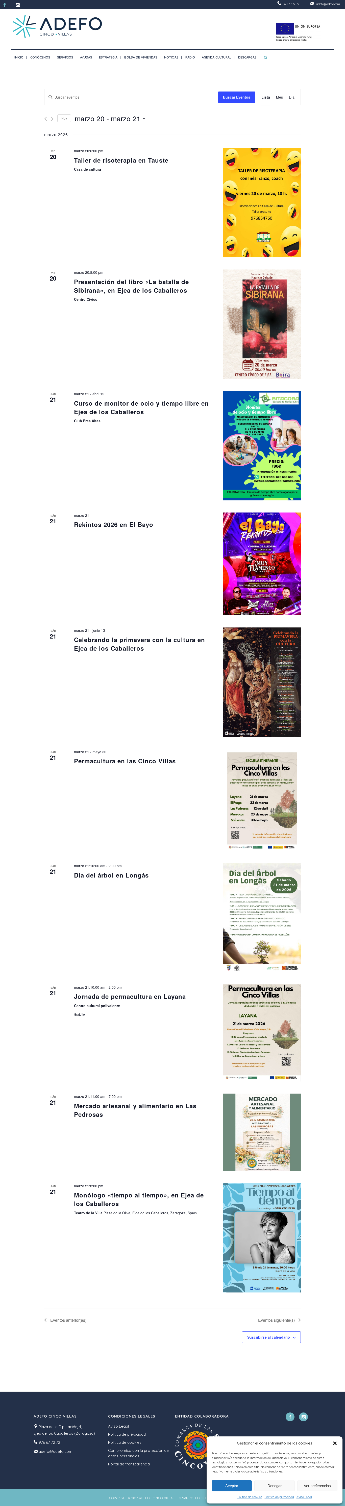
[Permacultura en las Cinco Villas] (262, 800)
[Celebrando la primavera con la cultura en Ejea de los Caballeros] (262, 682)
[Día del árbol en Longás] (262, 917)
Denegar (274, 1486)
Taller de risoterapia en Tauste (121, 160)
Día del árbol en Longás (111, 875)
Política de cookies (249, 1497)
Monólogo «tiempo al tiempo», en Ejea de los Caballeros (139, 1199)
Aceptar (231, 1486)
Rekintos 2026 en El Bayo (113, 524)
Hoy (64, 118)
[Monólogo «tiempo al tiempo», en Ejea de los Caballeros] (262, 1237)
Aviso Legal (304, 1497)
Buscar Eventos (236, 97)
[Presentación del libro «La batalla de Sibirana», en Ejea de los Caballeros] (262, 324)
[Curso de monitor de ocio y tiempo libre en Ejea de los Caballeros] (262, 445)
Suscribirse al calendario (268, 1337)
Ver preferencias (317, 1486)
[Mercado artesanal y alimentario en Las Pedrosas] (262, 1132)
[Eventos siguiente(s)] (52, 118)
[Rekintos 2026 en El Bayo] (262, 564)
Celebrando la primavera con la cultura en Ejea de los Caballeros (139, 643)
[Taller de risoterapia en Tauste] (262, 202)
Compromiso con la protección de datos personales (138, 1453)
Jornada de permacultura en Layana (130, 996)
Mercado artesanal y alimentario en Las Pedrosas (135, 1110)
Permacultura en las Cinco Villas (125, 761)
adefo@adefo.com (328, 4)
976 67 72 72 (291, 4)
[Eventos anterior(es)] (45, 118)
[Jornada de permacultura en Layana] (262, 1032)
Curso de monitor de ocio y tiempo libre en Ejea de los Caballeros (141, 407)
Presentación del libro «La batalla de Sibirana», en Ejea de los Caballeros (131, 285)
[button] (334, 1443)
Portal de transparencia (129, 1464)
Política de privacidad (279, 1497)
